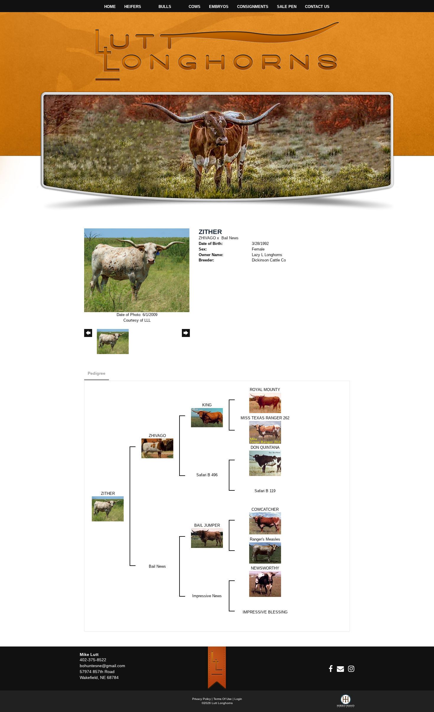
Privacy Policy (201, 698)
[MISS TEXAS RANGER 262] (265, 432)
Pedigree (96, 373)
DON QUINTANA (265, 447)
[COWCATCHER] (265, 523)
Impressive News (207, 596)
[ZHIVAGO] (157, 448)
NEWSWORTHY (265, 568)
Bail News (230, 238)
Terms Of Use (222, 698)
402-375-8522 (93, 659)
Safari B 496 (207, 475)
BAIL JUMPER (207, 525)
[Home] (216, 668)
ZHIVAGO (207, 238)
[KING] (207, 417)
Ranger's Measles (265, 539)
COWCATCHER (265, 509)
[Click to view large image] (137, 270)
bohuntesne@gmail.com (102, 665)
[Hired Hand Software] (345, 703)
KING (207, 405)
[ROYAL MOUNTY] (265, 402)
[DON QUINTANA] (265, 463)
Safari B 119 (264, 491)
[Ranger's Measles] (265, 552)
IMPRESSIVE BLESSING (265, 612)
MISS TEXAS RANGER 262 (265, 418)
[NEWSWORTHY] (265, 584)
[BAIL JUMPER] (207, 538)
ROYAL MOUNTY (265, 389)
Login (238, 698)
